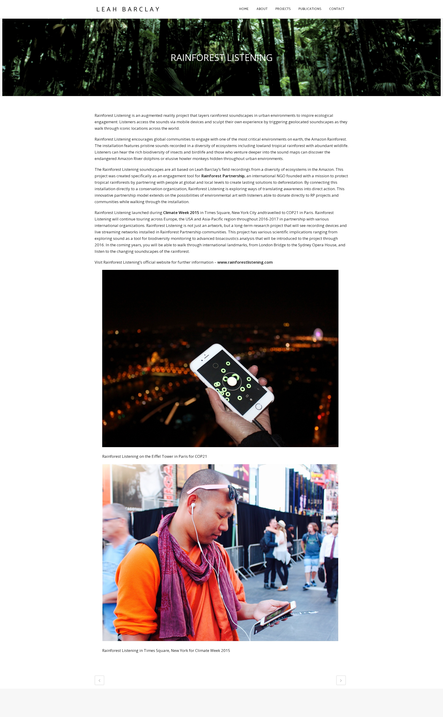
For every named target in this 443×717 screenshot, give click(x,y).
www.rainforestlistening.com (245, 262)
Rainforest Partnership (223, 175)
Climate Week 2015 (181, 212)
